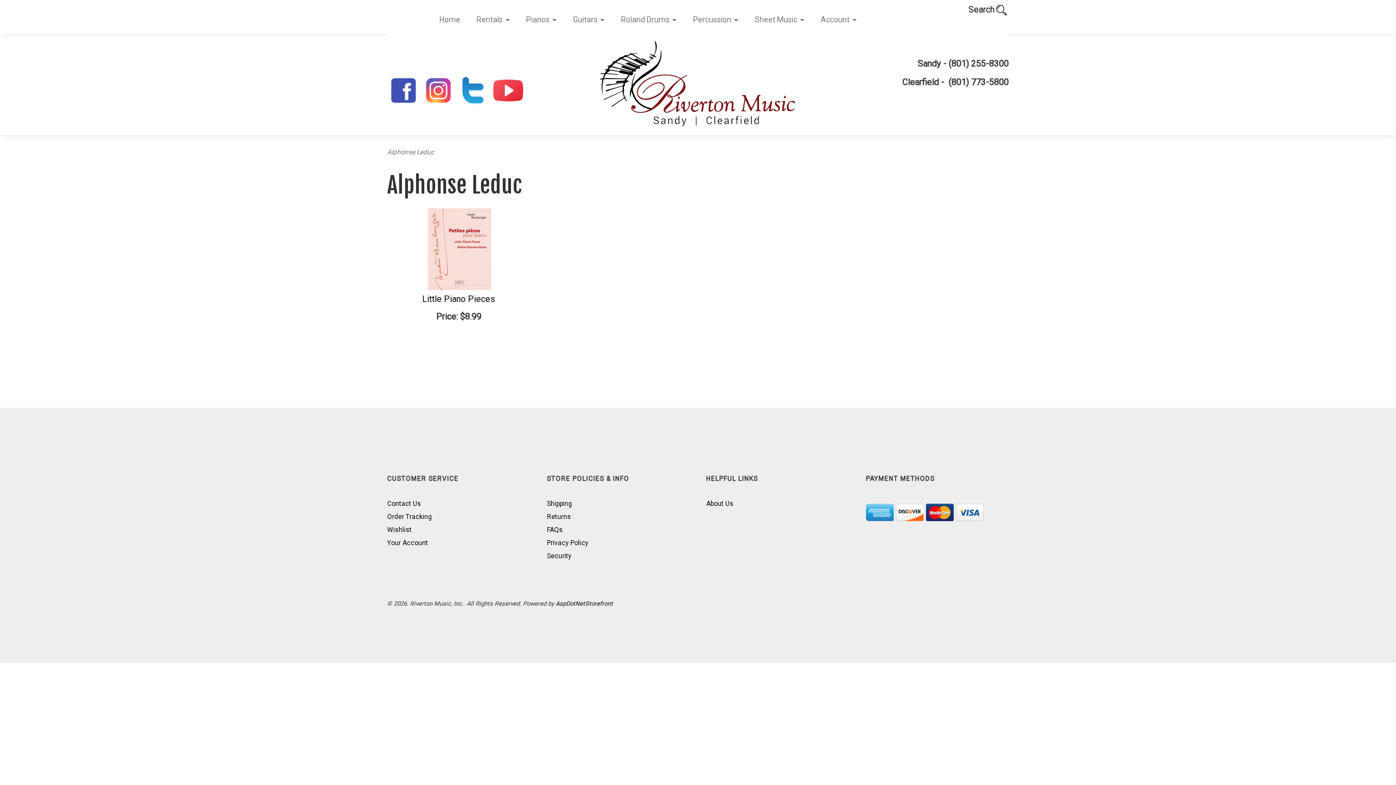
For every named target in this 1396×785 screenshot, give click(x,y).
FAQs (555, 530)
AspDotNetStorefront (584, 603)
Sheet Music (777, 19)
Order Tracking (409, 517)
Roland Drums (646, 19)
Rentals (490, 19)
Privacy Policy (567, 543)
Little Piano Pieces (458, 299)
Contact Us (404, 504)
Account (836, 19)
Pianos (538, 19)
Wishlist (399, 530)
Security (559, 556)
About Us (719, 504)
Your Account (407, 543)
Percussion (713, 19)
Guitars (586, 19)
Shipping (559, 504)
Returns (559, 517)
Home (450, 19)
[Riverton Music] (698, 86)
